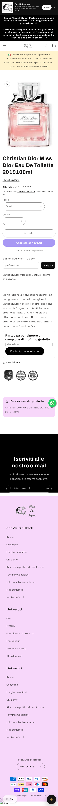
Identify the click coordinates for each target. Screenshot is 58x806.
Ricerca (10, 537)
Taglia (6, 200)
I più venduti (13, 641)
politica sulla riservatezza (21, 582)
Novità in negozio (16, 648)
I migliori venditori (16, 552)
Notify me (48, 265)
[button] (4, 45)
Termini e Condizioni (17, 575)
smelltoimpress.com (24, 796)
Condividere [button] (13, 362)
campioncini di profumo (20, 633)
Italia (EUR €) (27, 766)
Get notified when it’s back (19, 258)
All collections (14, 656)
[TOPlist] (5, 803)
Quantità (7, 215)
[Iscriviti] (47, 489)
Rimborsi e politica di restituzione (25, 567)
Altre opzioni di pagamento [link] (29, 251)
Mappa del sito (15, 590)
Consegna (12, 544)
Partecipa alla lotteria (24, 351)
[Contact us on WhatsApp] (52, 403)
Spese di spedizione (26, 191)
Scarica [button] (47, 7)
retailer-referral (15, 597)
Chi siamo (12, 560)
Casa (9, 618)
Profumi (10, 626)
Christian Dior (11, 180)
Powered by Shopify (39, 796)
